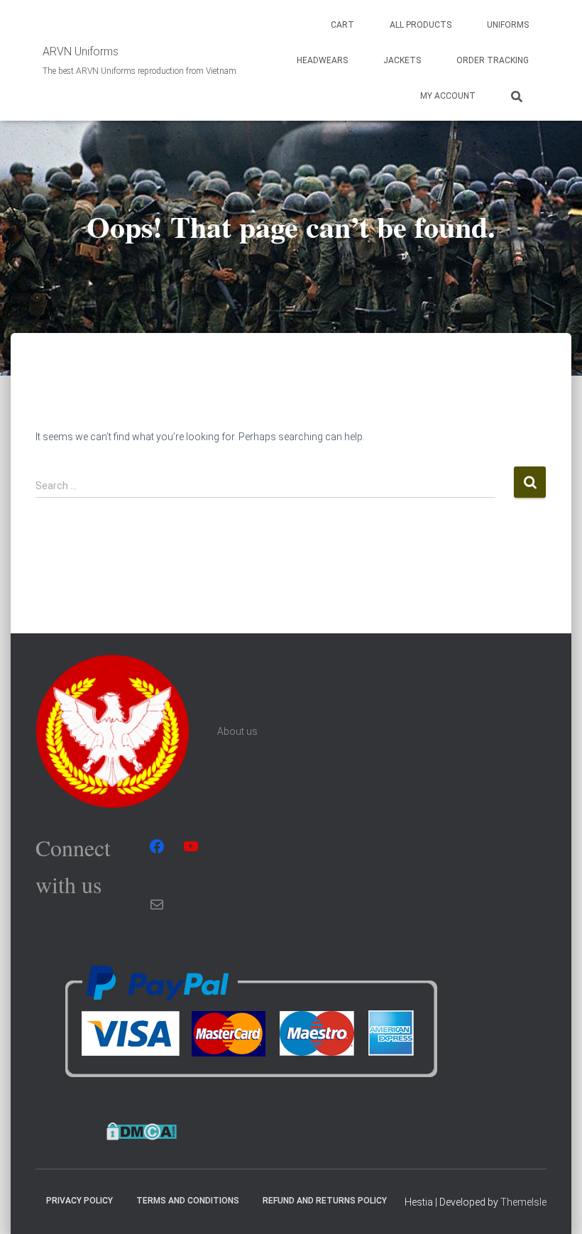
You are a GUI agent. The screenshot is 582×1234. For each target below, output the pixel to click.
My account (448, 96)
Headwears (322, 60)
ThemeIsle (523, 1202)
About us (237, 731)
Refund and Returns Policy (325, 1201)
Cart (342, 25)
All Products (420, 25)
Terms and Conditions (187, 1201)
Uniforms (508, 25)
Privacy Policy (79, 1201)
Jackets (402, 60)
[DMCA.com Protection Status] (141, 1130)
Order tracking (492, 60)
